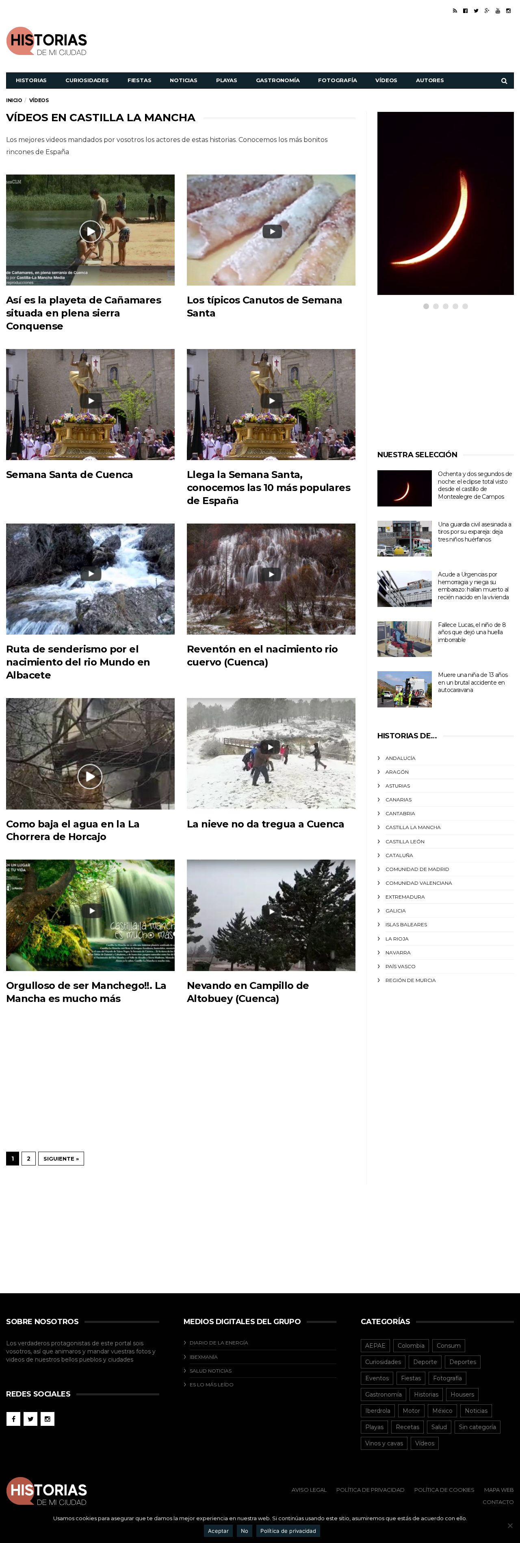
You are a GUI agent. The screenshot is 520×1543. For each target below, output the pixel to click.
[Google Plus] (487, 10)
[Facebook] (465, 10)
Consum (449, 1345)
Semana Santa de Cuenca (69, 474)
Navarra (398, 952)
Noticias (183, 80)
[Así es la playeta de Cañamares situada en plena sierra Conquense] (90, 230)
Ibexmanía (204, 1357)
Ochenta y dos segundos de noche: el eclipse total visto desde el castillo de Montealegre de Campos (475, 485)
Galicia (396, 911)
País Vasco (401, 966)
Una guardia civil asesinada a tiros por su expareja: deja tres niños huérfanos (474, 532)
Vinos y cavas (384, 1443)
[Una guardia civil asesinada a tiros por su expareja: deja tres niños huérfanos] (404, 539)
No (245, 1531)
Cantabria (400, 813)
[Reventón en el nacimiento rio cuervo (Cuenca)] (271, 579)
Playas (226, 80)
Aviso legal (309, 1489)
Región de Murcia (411, 980)
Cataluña (399, 855)
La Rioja (397, 939)
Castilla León (405, 841)
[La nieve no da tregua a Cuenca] (271, 753)
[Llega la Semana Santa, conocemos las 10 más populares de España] (271, 404)
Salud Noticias (211, 1371)
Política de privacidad (288, 1531)
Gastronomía (278, 80)
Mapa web (499, 1489)
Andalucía (401, 758)
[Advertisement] (366, 40)
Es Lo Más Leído (212, 1384)
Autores (430, 80)
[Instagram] (508, 10)
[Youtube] (498, 10)
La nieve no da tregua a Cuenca (265, 824)
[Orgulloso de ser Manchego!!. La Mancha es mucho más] (90, 915)
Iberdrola (377, 1410)
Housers (462, 1394)
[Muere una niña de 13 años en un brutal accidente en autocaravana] (404, 689)
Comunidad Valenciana (419, 883)
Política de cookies (444, 1489)
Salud (439, 1427)
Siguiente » (61, 1158)
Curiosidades (87, 80)
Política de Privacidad (370, 1489)
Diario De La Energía (219, 1343)
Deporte (425, 1362)
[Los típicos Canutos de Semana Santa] (271, 230)
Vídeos (386, 80)
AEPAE (375, 1345)
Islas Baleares (406, 924)
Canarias (399, 800)
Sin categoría (477, 1427)
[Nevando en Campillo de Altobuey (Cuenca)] (271, 915)
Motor (411, 1410)
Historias (31, 80)
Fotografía (337, 80)
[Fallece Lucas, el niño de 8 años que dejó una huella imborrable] (404, 639)
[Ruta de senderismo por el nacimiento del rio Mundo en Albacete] (90, 579)
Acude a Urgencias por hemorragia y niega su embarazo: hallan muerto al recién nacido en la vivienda (473, 586)
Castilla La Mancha (413, 827)
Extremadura (405, 897)
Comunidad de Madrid (417, 869)
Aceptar (218, 1531)
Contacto (498, 1502)
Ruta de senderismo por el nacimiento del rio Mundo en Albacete (78, 662)
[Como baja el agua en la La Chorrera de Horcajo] (90, 753)
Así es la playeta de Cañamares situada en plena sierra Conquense (83, 313)
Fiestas (140, 80)
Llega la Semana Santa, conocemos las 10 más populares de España (268, 487)
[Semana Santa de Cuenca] (90, 404)
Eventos (377, 1378)
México (442, 1410)
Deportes (462, 1362)
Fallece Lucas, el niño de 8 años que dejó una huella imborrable (472, 632)
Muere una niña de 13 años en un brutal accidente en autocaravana (472, 682)
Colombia (411, 1345)
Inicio (14, 100)
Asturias (398, 786)
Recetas (407, 1427)
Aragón (397, 772)
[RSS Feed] (455, 10)
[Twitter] (476, 10)
